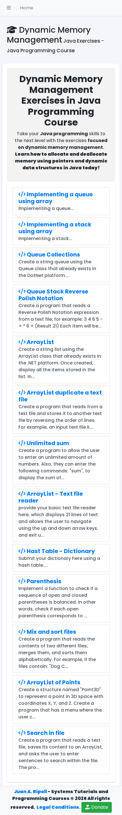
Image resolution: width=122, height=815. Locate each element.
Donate (99, 807)
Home (26, 8)
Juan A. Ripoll (30, 791)
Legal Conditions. (58, 807)
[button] (8, 8)
